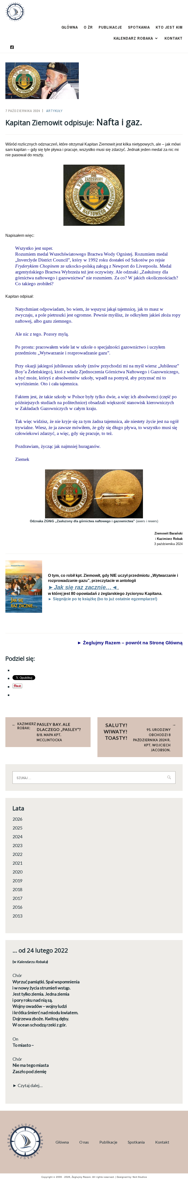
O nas (84, 1142)
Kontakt (173, 38)
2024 (17, 836)
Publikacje (110, 27)
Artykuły (54, 111)
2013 (17, 916)
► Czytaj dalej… (27, 1085)
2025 (17, 827)
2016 (17, 907)
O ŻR (88, 27)
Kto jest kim (169, 27)
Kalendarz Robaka (133, 38)
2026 (17, 819)
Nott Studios (140, 1177)
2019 (17, 880)
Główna (69, 27)
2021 (17, 863)
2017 (17, 898)
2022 (17, 854)
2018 (17, 889)
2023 (17, 845)
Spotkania (139, 27)
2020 (17, 871)
